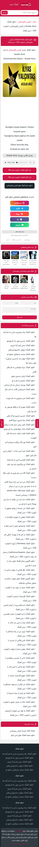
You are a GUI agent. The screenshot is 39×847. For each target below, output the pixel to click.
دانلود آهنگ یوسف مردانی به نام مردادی (19, 385)
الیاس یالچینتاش (24, 21)
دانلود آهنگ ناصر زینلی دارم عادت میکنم (19, 424)
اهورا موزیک (18, 831)
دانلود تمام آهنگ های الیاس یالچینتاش (19, 185)
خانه (34, 21)
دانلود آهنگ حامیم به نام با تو (23, 380)
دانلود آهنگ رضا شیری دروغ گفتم (22, 420)
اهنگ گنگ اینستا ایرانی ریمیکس (22, 731)
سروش (17, 225)
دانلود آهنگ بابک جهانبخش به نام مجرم (19, 429)
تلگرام (18, 208)
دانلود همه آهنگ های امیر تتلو (23, 735)
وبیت (12, 844)
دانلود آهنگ (27, 240)
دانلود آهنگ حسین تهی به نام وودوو (21, 341)
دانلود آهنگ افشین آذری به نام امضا (21, 460)
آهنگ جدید (13, 4)
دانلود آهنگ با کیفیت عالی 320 (18, 170)
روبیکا (18, 214)
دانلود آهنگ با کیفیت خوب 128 (18, 177)
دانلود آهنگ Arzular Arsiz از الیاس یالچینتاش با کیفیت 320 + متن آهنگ (20, 41)
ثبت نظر (19, 317)
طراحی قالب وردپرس (21, 844)
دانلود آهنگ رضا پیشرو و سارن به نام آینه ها (19, 753)
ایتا (18, 219)
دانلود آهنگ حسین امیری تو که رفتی (21, 415)
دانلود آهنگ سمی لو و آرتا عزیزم (23, 345)
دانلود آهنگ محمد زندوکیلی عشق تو (21, 354)
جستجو (4, 12)
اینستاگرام (18, 203)
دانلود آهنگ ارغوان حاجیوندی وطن (21, 349)
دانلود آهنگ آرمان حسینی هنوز (23, 376)
